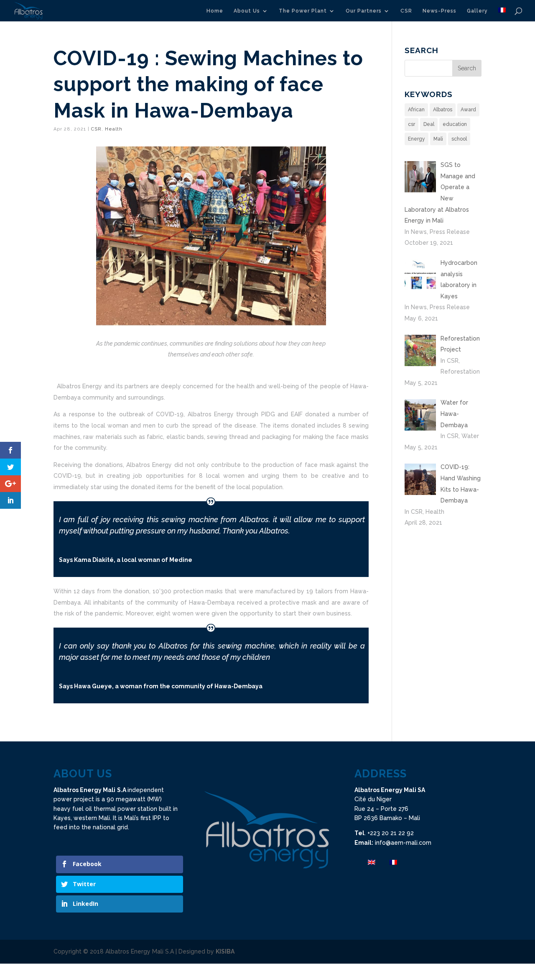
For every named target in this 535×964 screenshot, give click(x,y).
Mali (438, 139)
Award (468, 110)
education (455, 124)
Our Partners (364, 11)
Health (113, 129)
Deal (428, 124)
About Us (247, 11)
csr (411, 124)
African (416, 110)
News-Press (439, 11)
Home (214, 11)
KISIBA (225, 951)
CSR (406, 11)
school (459, 139)
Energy (416, 139)
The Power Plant (303, 11)
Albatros (442, 110)
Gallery (477, 11)
